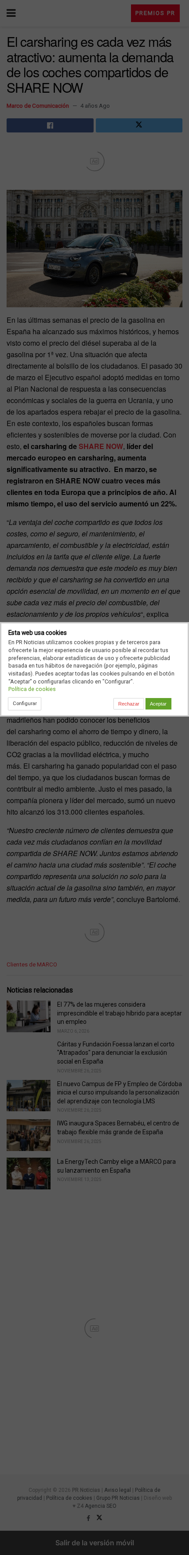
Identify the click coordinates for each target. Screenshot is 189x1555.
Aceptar (158, 703)
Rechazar (128, 703)
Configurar (25, 703)
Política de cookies (32, 689)
